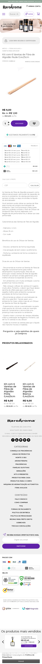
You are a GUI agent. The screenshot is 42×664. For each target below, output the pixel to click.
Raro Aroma (35, 61)
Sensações (21, 471)
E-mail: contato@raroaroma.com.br (21, 433)
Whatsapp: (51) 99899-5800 (21, 430)
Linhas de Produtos (21, 454)
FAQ (21, 506)
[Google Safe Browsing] (25, 584)
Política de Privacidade (21, 516)
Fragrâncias (21, 464)
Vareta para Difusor (10, 51)
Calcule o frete (9, 179)
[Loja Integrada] (30, 608)
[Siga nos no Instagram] (20, 440)
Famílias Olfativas (21, 467)
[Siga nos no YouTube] (16, 440)
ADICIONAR (29, 646)
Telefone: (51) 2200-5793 (21, 427)
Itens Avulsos (15, 48)
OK (34, 185)
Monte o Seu (21, 457)
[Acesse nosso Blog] (28, 440)
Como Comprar (21, 502)
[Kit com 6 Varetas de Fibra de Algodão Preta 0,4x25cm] (11, 379)
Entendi (21, 661)
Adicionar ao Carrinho (19, 123)
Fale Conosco (21, 499)
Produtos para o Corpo (21, 481)
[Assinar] (21, 546)
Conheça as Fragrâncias (21, 451)
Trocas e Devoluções (21, 526)
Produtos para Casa (21, 477)
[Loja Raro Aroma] (12, 6)
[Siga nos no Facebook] (13, 440)
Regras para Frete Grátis (21, 519)
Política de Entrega (21, 512)
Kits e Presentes (21, 474)
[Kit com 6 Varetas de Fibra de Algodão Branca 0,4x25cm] (30, 379)
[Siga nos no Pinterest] (24, 440)
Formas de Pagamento (21, 509)
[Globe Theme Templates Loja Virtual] (10, 608)
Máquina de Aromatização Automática (21, 484)
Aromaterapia (21, 461)
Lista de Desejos (34, 123)
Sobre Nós (21, 522)
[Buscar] (17, 14)
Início (4, 48)
